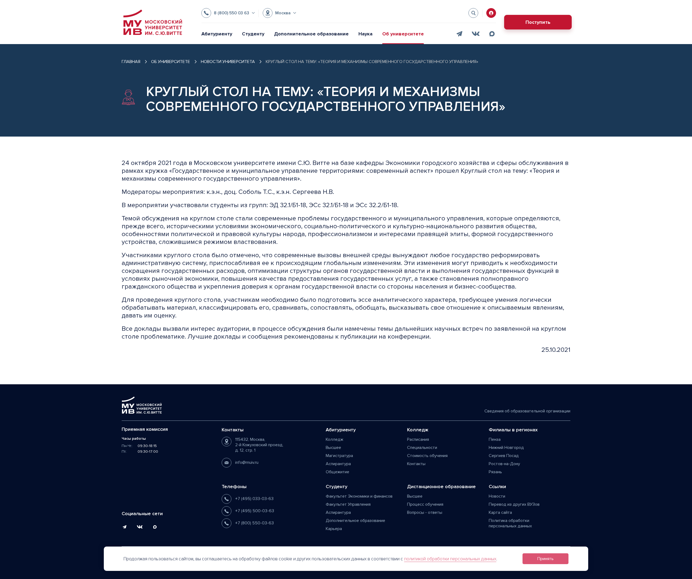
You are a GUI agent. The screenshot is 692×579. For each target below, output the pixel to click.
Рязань (495, 472)
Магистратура (339, 455)
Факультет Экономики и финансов (359, 496)
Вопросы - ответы (424, 512)
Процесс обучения (425, 504)
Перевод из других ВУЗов (514, 504)
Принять (545, 558)
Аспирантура (338, 463)
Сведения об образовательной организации (527, 411)
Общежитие (337, 472)
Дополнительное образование (311, 34)
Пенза (495, 439)
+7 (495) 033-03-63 (254, 498)
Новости (497, 496)
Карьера (334, 528)
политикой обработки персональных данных (450, 559)
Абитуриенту (216, 34)
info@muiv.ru (246, 462)
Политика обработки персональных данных (510, 523)
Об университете (403, 34)
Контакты (416, 463)
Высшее (333, 447)
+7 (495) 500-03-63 (254, 511)
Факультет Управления (348, 504)
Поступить (537, 22)
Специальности (422, 447)
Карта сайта (500, 512)
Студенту (253, 34)
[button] (228, 13)
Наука (365, 34)
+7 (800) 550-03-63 (254, 523)
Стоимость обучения (427, 455)
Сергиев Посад (504, 455)
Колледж (334, 439)
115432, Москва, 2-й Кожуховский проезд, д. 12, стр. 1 (259, 445)
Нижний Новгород (506, 447)
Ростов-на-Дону (504, 463)
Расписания (418, 439)
